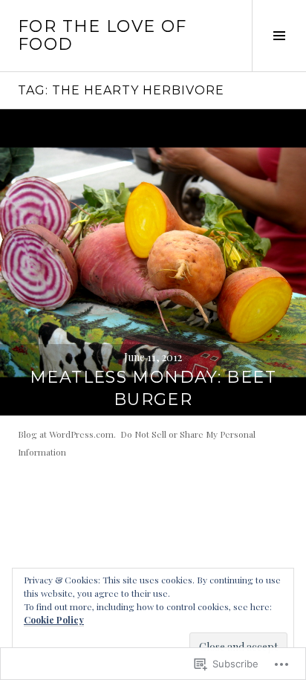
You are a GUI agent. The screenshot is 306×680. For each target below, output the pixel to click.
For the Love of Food (102, 35)
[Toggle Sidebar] (279, 35)
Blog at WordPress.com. (67, 434)
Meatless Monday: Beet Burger (153, 388)
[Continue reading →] (153, 262)
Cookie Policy (54, 620)
